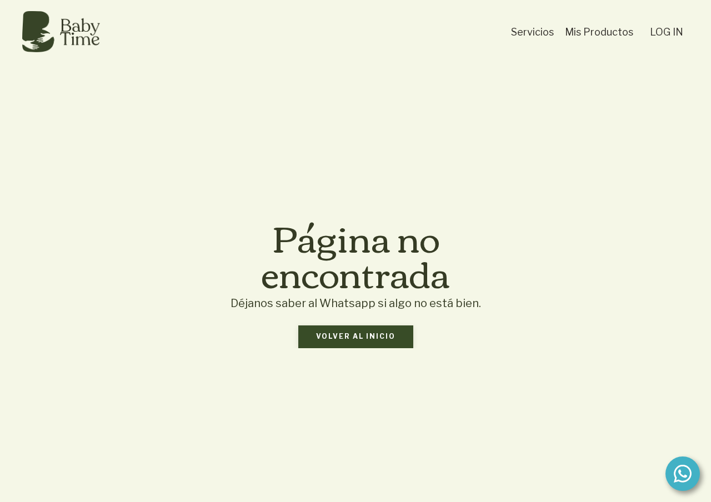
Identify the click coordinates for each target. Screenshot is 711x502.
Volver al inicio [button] (355, 336)
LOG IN (666, 32)
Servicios (532, 32)
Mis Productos (599, 32)
